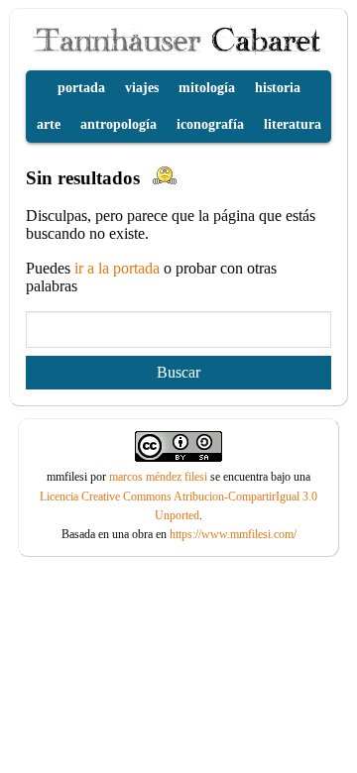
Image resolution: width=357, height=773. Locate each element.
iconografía (210, 124)
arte (48, 124)
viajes (142, 87)
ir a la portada (119, 268)
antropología (118, 124)
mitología (206, 87)
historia (277, 87)
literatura (292, 124)
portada (81, 87)
